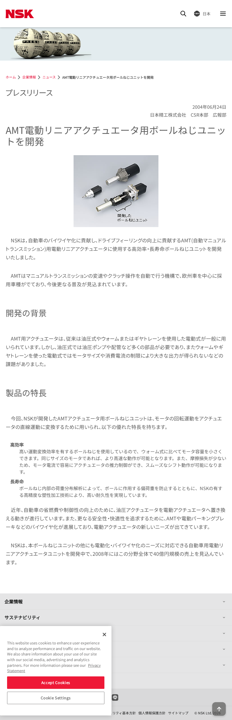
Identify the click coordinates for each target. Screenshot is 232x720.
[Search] (183, 13)
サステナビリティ (22, 617)
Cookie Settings (55, 697)
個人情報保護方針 (152, 712)
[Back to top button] (219, 709)
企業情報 (14, 601)
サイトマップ (178, 712)
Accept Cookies (55, 682)
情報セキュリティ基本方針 (115, 712)
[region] (55, 670)
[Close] (104, 634)
